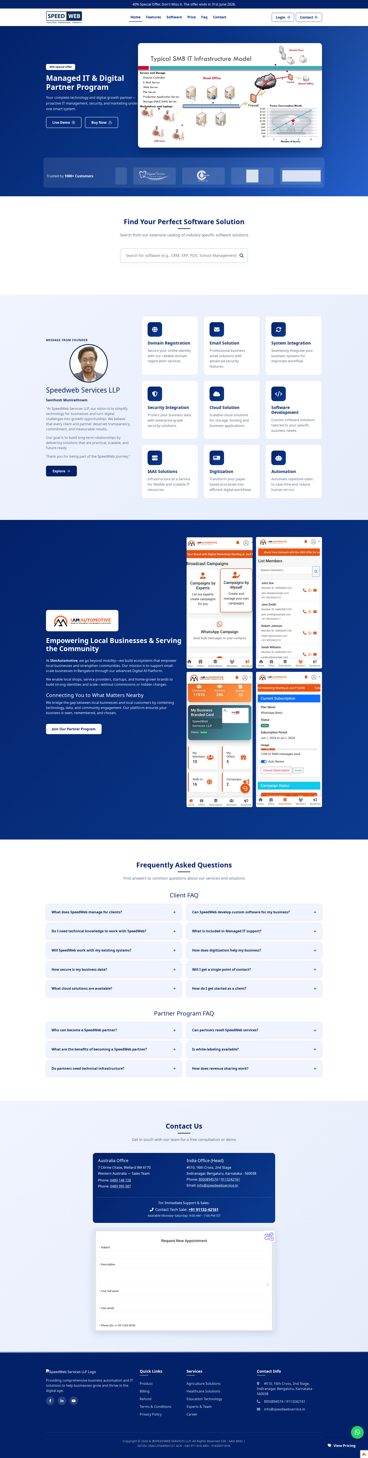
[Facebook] (50, 1401)
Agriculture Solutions (204, 1383)
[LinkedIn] (62, 1401)
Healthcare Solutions (203, 1391)
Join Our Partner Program (74, 729)
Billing (145, 1391)
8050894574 (208, 1179)
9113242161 (230, 1179)
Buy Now (99, 122)
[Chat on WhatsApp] (357, 1432)
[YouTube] (73, 1401)
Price (191, 17)
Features (153, 17)
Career (192, 1414)
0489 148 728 (120, 1180)
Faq (204, 17)
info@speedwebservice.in (217, 1185)
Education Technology (204, 1399)
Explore (59, 471)
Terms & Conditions (155, 1406)
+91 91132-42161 (203, 1209)
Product (146, 1383)
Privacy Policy (150, 1414)
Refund (145, 1399)
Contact (219, 17)
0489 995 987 (120, 1186)
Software (174, 17)
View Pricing (345, 1445)
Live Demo (61, 122)
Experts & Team (199, 1406)
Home (136, 17)
